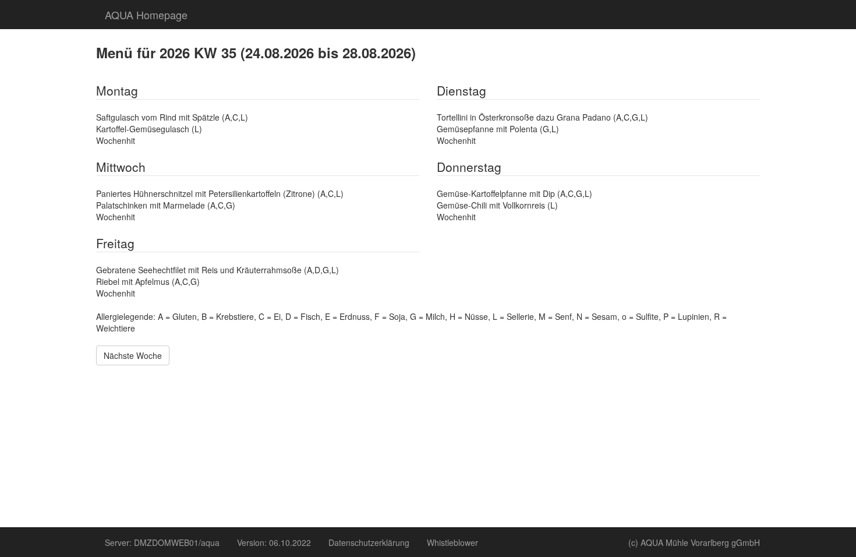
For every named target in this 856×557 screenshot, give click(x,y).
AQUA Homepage (146, 14)
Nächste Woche (133, 355)
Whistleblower (452, 542)
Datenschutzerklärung (368, 542)
